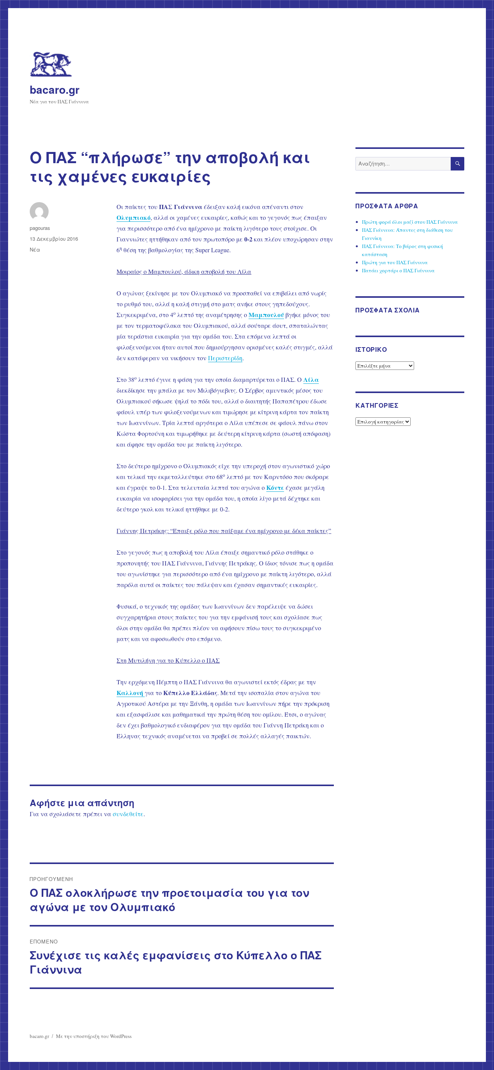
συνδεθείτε (128, 814)
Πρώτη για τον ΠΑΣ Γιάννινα (395, 262)
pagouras (40, 227)
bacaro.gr (55, 89)
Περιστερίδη (225, 358)
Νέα (35, 249)
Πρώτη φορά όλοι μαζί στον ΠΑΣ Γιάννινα (410, 221)
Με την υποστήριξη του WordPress (94, 1036)
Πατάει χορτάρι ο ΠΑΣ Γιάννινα (398, 270)
